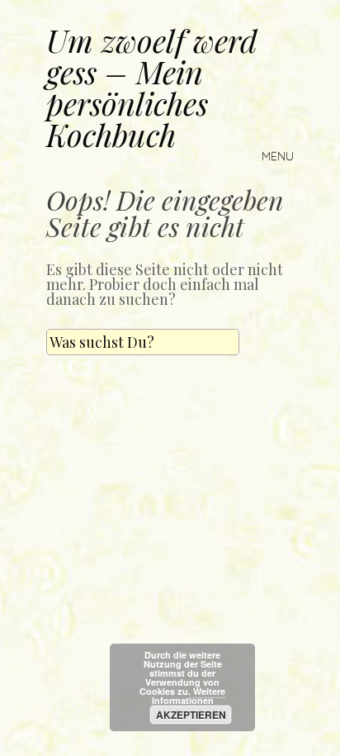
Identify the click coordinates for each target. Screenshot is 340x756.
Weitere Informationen (189, 695)
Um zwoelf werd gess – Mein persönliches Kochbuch (151, 87)
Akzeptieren (191, 714)
